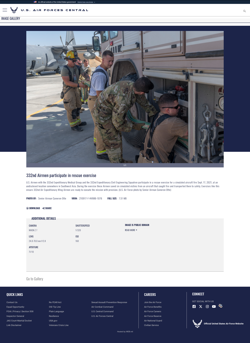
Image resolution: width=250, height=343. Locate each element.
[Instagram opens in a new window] (207, 306)
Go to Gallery (34, 278)
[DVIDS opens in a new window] (220, 306)
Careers (150, 294)
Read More (130, 230)
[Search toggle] (244, 10)
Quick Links (15, 294)
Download (34, 208)
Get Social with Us (203, 301)
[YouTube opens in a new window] (214, 306)
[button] (86, 2)
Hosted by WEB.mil (125, 332)
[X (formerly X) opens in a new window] (201, 306)
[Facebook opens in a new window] (194, 306)
